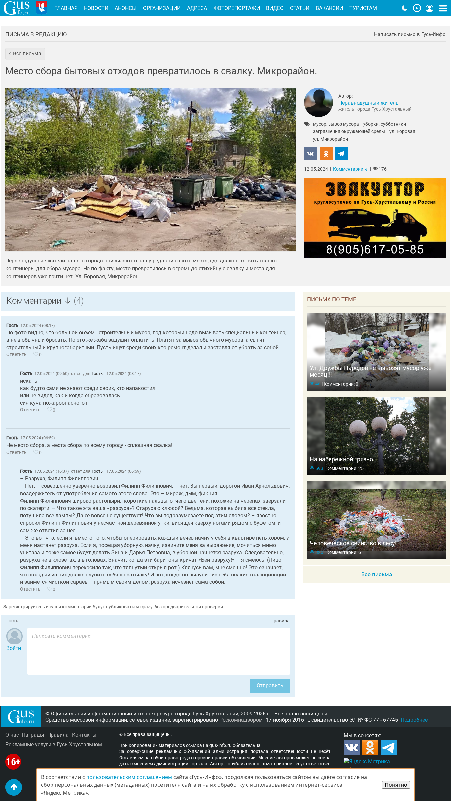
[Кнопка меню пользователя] (429, 8)
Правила (280, 621)
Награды (33, 735)
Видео (275, 8)
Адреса (197, 8)
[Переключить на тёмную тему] (405, 8)
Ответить (16, 354)
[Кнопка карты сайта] (443, 8)
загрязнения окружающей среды (349, 131)
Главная (66, 8)
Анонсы (126, 8)
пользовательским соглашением (129, 777)
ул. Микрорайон (330, 139)
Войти (13, 648)
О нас (12, 735)
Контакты (84, 735)
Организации (162, 8)
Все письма (376, 574)
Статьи (299, 8)
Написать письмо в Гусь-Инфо (410, 34)
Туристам (363, 8)
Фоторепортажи (237, 8)
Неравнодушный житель (368, 103)
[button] (25, 54)
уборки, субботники (384, 124)
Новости (96, 8)
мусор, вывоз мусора (336, 124)
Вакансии (329, 8)
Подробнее (414, 720)
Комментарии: (350, 169)
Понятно (396, 784)
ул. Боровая (402, 131)
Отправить (270, 685)
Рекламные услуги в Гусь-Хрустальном (53, 744)
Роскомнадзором (241, 720)
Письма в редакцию (36, 34)
